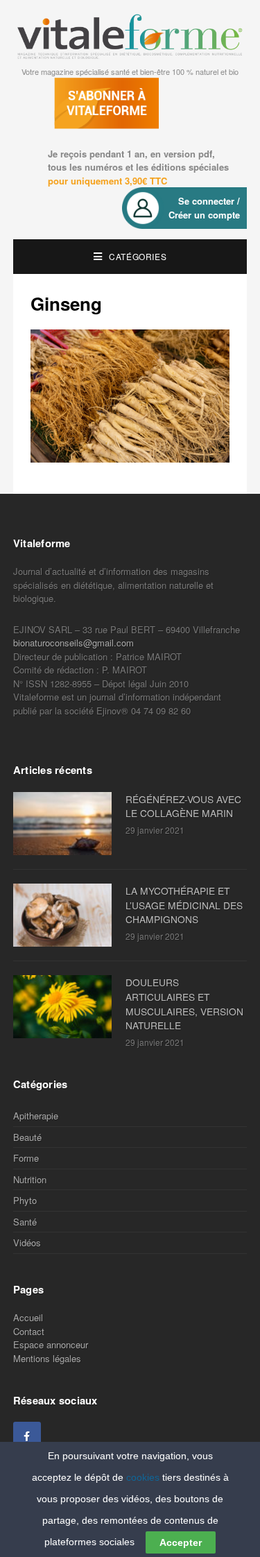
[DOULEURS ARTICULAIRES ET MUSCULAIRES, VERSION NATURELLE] (66, 1006)
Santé (25, 1221)
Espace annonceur (50, 1344)
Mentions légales (47, 1358)
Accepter (180, 1542)
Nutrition (29, 1179)
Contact (28, 1331)
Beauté (27, 1137)
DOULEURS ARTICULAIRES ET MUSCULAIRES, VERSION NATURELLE (184, 1003)
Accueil (28, 1317)
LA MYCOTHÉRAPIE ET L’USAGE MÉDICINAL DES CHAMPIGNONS (184, 905)
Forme (26, 1157)
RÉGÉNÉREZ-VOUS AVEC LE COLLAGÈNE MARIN (183, 806)
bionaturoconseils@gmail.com (73, 642)
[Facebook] (27, 1436)
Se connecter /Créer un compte (204, 207)
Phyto (25, 1200)
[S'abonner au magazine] (103, 109)
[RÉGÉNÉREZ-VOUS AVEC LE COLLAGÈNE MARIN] (66, 823)
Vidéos (27, 1242)
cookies (142, 1477)
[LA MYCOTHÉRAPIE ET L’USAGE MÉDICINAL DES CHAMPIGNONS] (66, 915)
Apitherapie (35, 1115)
